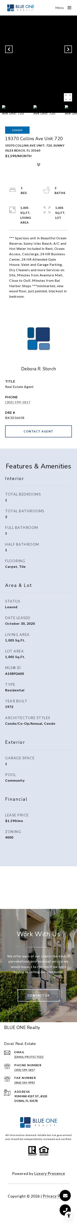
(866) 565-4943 (24, 1082)
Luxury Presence (49, 1173)
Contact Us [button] (39, 995)
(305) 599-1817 (17, 402)
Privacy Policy (56, 1196)
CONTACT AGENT (38, 431)
